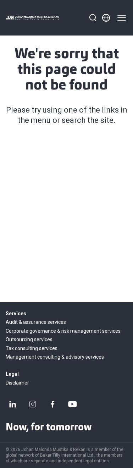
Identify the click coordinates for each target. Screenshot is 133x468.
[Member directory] (106, 17)
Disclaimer (17, 383)
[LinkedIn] (13, 404)
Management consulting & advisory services (55, 357)
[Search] (92, 17)
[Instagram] (33, 404)
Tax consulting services (31, 348)
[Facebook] (52, 404)
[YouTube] (72, 404)
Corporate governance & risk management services (63, 331)
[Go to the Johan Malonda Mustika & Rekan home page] (32, 17)
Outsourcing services (29, 339)
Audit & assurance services (36, 322)
